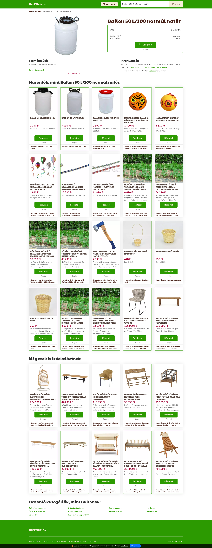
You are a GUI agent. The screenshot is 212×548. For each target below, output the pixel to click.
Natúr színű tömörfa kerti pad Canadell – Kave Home (167, 320)
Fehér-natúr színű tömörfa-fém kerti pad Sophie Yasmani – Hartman (42, 465)
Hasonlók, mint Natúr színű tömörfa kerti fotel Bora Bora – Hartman (168, 424)
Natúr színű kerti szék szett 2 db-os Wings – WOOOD (136, 320)
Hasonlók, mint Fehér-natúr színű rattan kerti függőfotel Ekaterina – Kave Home (42, 425)
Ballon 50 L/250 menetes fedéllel (106, 119)
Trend (84, 541)
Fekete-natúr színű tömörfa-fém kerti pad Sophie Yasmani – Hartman (73, 398)
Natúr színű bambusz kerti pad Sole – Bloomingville (135, 397)
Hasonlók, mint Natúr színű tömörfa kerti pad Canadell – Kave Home (168, 348)
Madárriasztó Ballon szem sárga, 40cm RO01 (167, 119)
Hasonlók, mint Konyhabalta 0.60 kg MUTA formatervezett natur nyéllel (105, 281)
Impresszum (43, 541)
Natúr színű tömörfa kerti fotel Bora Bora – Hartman (168, 397)
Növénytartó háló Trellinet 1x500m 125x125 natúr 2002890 (74, 253)
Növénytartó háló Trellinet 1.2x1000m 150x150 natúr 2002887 (104, 320)
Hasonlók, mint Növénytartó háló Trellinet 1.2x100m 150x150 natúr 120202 (136, 215)
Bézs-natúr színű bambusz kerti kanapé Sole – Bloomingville (136, 463)
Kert (142, 67)
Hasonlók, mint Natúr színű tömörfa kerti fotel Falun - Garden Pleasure (168, 491)
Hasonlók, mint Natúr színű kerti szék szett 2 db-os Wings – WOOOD (137, 348)
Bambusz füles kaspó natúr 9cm (135, 252)
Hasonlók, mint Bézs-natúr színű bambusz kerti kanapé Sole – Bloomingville (135, 492)
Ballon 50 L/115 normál (42, 118)
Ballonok (163, 67)
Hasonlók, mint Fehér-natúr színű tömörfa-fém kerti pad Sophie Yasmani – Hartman (43, 492)
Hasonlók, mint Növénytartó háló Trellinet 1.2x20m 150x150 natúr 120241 (73, 349)
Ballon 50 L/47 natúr (72, 118)
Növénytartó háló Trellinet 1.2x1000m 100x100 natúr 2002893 (42, 253)
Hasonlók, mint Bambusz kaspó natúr (168, 280)
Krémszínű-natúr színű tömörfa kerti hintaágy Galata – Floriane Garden (106, 465)
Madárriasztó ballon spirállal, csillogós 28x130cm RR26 (42, 187)
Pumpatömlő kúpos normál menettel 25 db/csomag (103, 187)
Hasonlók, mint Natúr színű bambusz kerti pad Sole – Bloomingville (137, 424)
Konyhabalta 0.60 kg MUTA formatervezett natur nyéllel (104, 253)
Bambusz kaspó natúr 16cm (41, 319)
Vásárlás (147, 44)
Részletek (43, 138)
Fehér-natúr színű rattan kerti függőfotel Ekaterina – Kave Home (42, 398)
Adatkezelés (61, 541)
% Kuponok (92, 541)
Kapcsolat (32, 541)
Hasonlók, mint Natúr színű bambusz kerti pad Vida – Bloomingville (74, 491)
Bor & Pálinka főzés (152, 67)
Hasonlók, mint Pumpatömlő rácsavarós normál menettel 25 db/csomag (72, 215)
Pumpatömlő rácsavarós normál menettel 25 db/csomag (73, 187)
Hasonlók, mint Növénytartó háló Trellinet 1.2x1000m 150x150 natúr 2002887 (105, 349)
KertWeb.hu (37, 4)
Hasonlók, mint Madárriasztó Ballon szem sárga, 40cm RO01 (168, 148)
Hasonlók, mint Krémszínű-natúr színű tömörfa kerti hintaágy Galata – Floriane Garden (105, 492)
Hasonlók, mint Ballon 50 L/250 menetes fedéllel (104, 148)
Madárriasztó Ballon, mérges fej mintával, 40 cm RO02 (136, 120)
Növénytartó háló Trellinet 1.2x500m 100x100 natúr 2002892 (167, 187)
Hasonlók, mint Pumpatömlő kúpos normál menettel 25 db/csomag (105, 214)
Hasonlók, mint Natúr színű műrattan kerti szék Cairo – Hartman (105, 424)
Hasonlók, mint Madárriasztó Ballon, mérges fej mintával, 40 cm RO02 (137, 148)
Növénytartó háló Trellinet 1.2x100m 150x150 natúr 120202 (135, 187)
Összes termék (73, 541)
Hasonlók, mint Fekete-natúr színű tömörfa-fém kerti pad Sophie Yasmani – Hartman (74, 425)
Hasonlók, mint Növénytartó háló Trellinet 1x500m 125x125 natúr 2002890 (73, 282)
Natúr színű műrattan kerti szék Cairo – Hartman (105, 397)
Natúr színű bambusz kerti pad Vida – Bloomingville (72, 463)
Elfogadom (135, 546)
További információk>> (37, 70)
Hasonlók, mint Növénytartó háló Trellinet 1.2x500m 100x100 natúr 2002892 (167, 215)
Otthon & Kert (134, 67)
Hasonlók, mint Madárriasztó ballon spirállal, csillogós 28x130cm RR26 (42, 214)
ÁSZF (52, 541)
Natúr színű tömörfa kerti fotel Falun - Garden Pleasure (167, 463)
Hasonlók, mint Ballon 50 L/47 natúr (74, 147)
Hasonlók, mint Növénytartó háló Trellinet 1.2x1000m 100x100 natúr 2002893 (42, 282)
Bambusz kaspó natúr (167, 251)
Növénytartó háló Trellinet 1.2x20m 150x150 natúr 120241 (72, 320)
